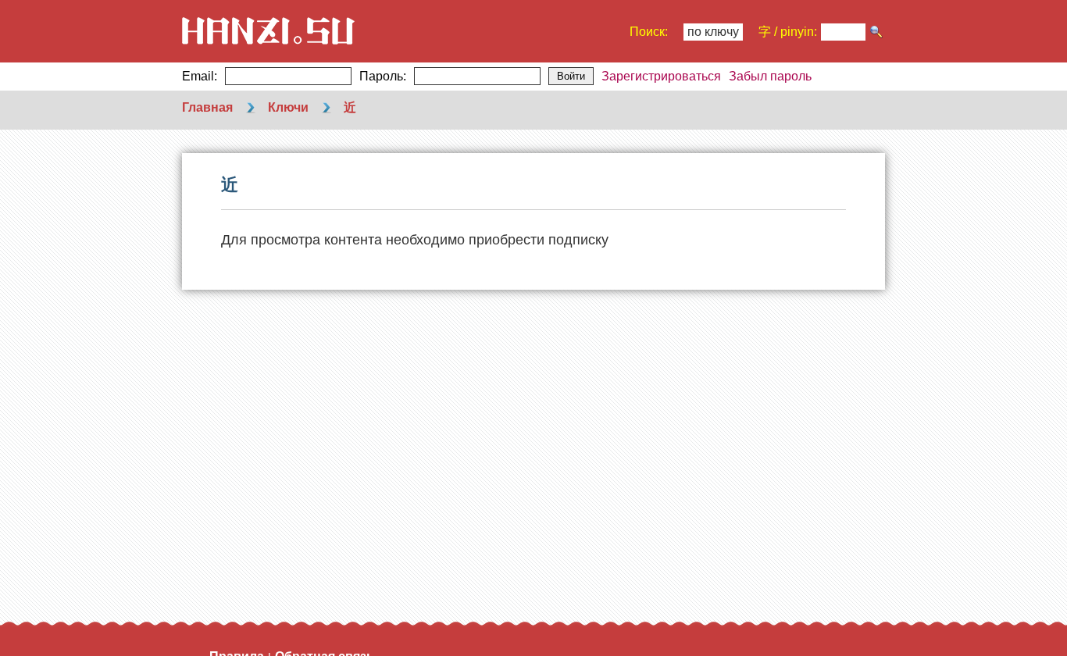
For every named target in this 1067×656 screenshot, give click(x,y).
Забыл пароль (770, 76)
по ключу (713, 31)
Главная (207, 107)
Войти (571, 76)
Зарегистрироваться (661, 76)
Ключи (288, 107)
